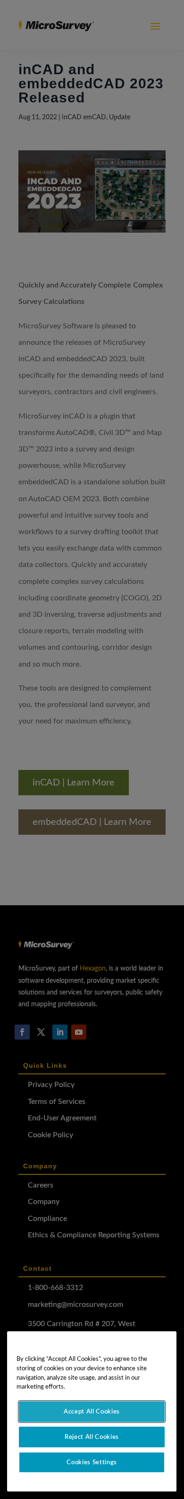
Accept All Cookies (92, 1411)
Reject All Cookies (92, 1437)
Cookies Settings (92, 1462)
